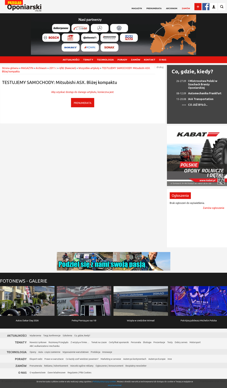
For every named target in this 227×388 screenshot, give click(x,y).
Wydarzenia (35, 335)
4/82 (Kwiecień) (67, 68)
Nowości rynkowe (38, 342)
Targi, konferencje (52, 335)
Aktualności (17, 335)
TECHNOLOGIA (105, 59)
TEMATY (88, 59)
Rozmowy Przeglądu (58, 342)
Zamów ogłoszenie (213, 208)
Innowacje (107, 352)
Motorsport (195, 342)
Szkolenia (67, 335)
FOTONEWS (23, 281)
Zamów (186, 8)
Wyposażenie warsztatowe (76, 352)
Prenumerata (154, 8)
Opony (33, 352)
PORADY (122, 59)
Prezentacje (159, 342)
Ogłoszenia (180, 195)
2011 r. (53, 68)
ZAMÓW (135, 59)
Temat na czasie (99, 342)
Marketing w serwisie (111, 359)
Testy (170, 342)
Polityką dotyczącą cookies (104, 382)
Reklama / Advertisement (56, 366)
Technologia (17, 352)
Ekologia (147, 342)
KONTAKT (149, 59)
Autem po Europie (157, 359)
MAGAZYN (137, 8)
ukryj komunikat (115, 385)
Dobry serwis (181, 342)
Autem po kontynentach (134, 359)
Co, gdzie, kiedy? (192, 71)
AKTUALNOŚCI (71, 59)
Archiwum (171, 8)
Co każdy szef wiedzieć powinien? (82, 359)
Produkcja (95, 352)
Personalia (136, 342)
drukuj (160, 67)
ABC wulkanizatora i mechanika (44, 346)
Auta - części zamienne (49, 352)
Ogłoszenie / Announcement (109, 366)
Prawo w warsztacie (54, 359)
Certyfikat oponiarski (119, 342)
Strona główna (10, 68)
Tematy (21, 342)
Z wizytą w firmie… (80, 342)
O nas (22, 372)
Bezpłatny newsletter (136, 366)
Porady (21, 359)
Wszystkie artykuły (88, 68)
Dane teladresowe (56, 372)
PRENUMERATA (82, 103)
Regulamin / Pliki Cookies (79, 372)
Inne (170, 359)
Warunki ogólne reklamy (81, 366)
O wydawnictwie (38, 372)
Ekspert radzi (36, 359)
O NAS (162, 59)
